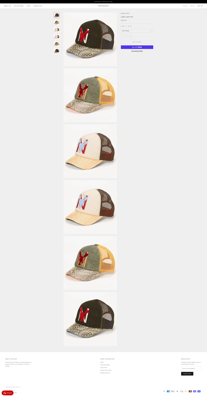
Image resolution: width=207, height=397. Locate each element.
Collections (18, 6)
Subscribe (187, 373)
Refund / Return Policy (106, 370)
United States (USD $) (13, 387)
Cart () (200, 6)
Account (185, 6)
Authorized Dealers (105, 365)
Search (192, 6)
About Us (7, 6)
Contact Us (38, 6)
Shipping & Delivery (105, 373)
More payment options (137, 51)
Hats (28, 6)
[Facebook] (126, 26)
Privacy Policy (103, 367)
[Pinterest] (130, 26)
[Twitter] (128, 26)
